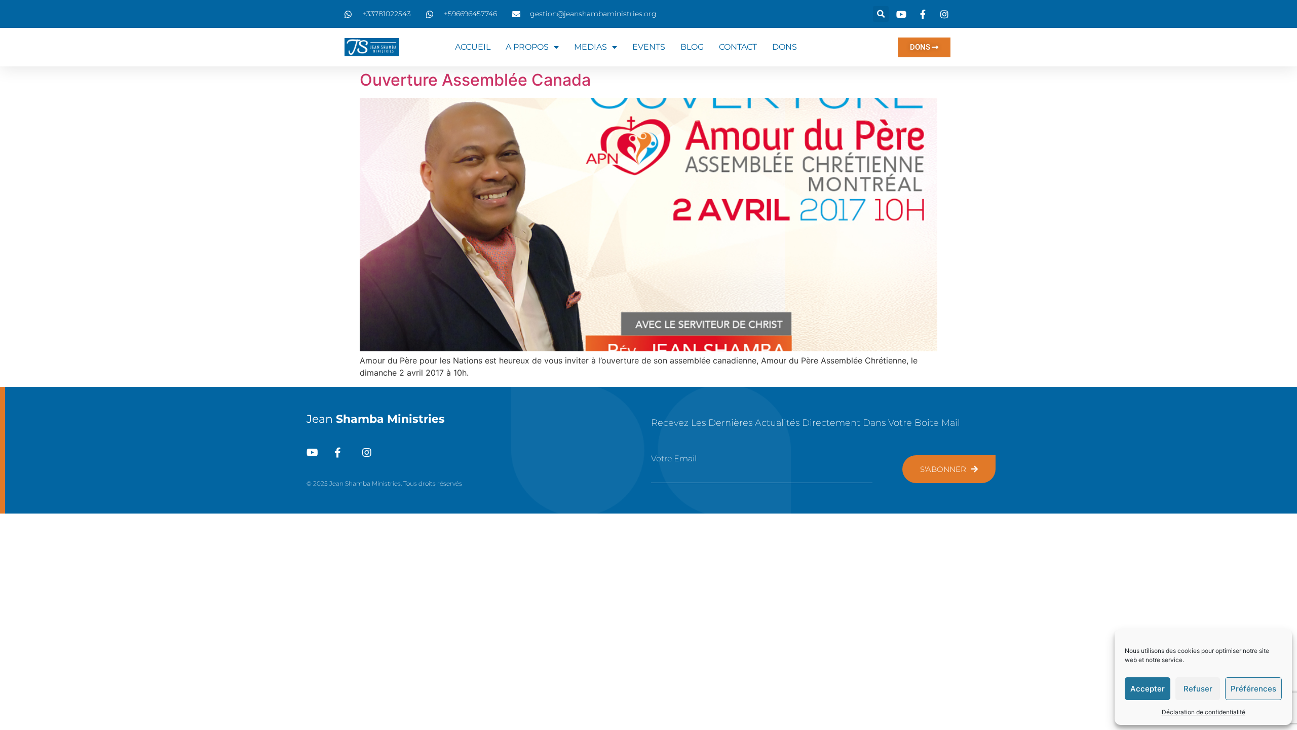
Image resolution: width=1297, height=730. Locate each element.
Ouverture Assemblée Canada (475, 80)
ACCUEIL (472, 47)
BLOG (692, 47)
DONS (784, 47)
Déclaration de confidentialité (1203, 712)
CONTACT (738, 47)
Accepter (1147, 689)
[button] (881, 14)
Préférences (1253, 689)
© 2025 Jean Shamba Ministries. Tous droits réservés (384, 483)
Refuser (1198, 689)
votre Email (674, 459)
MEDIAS (590, 47)
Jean (376, 419)
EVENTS (648, 47)
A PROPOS (527, 47)
